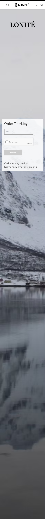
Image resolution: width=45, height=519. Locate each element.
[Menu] (3, 5)
